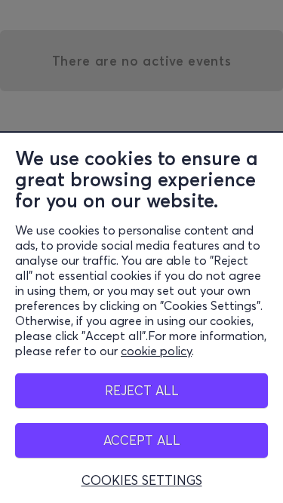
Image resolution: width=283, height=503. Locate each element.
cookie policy (156, 350)
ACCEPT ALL (141, 440)
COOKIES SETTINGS (142, 480)
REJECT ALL (142, 390)
